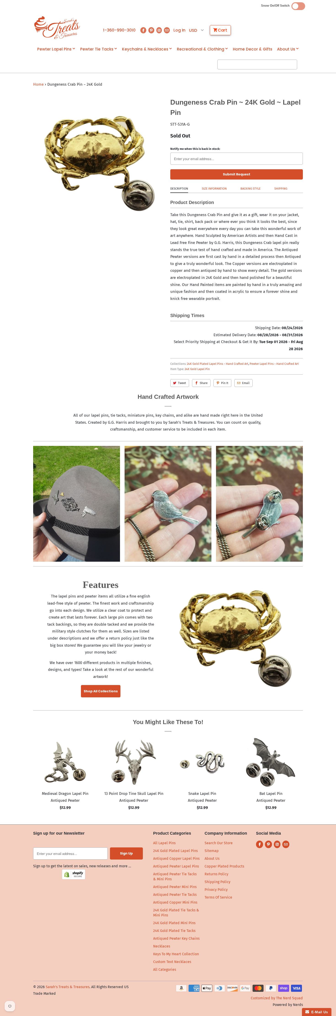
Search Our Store (219, 843)
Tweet (182, 383)
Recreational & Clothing (200, 49)
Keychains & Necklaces (145, 49)
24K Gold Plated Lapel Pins (175, 851)
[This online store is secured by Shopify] (73, 878)
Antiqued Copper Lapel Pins (176, 858)
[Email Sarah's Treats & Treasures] (167, 30)
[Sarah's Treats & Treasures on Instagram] (159, 30)
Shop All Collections (101, 691)
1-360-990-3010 (119, 30)
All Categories (164, 969)
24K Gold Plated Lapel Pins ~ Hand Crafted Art (217, 363)
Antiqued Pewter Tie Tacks (175, 894)
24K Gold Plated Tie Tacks (174, 931)
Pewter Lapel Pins (54, 49)
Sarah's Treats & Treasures (67, 987)
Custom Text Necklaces (172, 962)
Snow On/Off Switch (276, 5)
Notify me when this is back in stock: (195, 149)
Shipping (280, 188)
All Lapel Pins (164, 843)
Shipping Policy (217, 882)
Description (179, 188)
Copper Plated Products (224, 866)
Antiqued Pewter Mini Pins (175, 887)
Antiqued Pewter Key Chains (176, 938)
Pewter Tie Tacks (96, 49)
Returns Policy (216, 874)
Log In (179, 30)
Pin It (224, 383)
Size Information (214, 188)
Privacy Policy (216, 889)
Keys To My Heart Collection (176, 954)
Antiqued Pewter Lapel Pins (176, 866)
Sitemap (212, 851)
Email (246, 383)
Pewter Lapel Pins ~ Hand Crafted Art (274, 363)
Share (204, 383)
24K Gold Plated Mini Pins (174, 923)
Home (38, 84)
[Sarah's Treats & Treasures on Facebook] (143, 30)
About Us (286, 49)
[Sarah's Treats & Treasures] (57, 27)
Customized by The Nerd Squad (277, 998)
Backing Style (250, 188)
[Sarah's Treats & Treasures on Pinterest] (151, 30)
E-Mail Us (318, 1012)
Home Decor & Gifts (252, 49)
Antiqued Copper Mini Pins (175, 902)
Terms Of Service (218, 897)
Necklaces (161, 946)
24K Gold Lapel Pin (197, 369)
